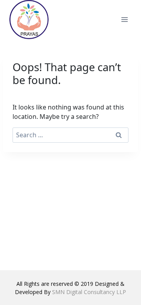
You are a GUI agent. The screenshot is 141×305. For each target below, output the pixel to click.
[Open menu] (124, 19)
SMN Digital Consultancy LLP (89, 292)
